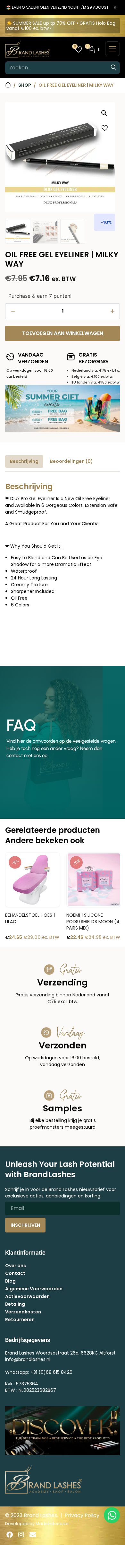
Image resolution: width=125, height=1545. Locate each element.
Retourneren (20, 1319)
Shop (24, 85)
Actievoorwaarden (27, 1296)
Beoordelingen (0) (71, 461)
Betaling (15, 1304)
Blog (10, 1281)
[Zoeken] (113, 67)
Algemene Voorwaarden (34, 1288)
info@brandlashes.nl (27, 1359)
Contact (15, 1273)
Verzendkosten (23, 1312)
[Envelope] (32, 1534)
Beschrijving (24, 461)
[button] (104, 113)
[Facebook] (9, 1534)
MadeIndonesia (52, 1523)
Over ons (15, 1265)
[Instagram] (21, 1534)
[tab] (24, 461)
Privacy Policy (82, 1515)
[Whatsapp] (112, 1515)
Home (8, 85)
